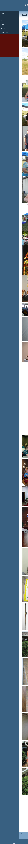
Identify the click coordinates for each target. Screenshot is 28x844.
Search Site (4, 35)
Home (2, 13)
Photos (3, 28)
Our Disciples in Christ (6, 17)
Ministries (3, 21)
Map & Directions (5, 41)
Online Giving (4, 32)
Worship (3, 24)
